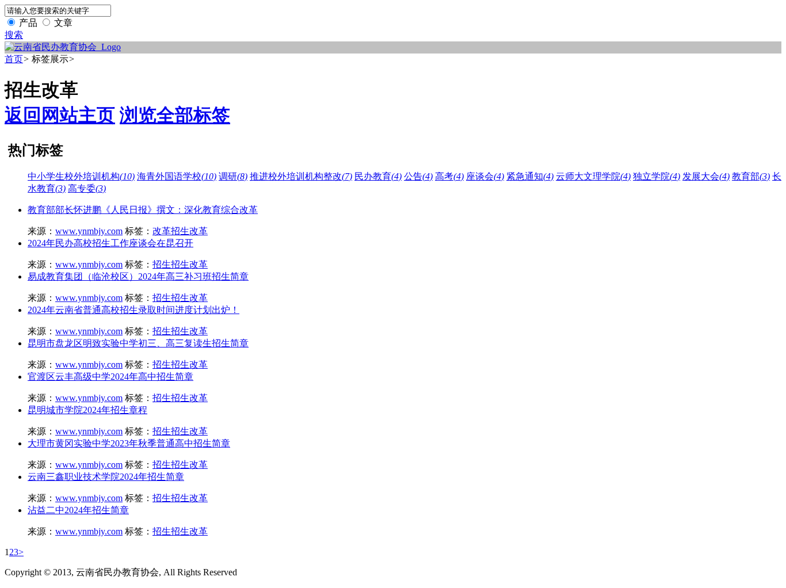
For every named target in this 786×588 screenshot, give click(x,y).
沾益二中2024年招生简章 (78, 510)
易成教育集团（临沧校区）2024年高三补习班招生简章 (138, 276)
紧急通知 (530, 176)
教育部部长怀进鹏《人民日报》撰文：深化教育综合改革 (143, 210)
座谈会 (485, 176)
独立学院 (656, 176)
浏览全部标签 (175, 115)
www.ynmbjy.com (89, 231)
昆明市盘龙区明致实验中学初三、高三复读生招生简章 (138, 343)
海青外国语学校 (176, 176)
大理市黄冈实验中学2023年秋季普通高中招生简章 (129, 443)
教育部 (751, 176)
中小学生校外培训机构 (81, 176)
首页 (14, 59)
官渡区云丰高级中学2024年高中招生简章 (110, 376)
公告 (418, 176)
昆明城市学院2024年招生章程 (87, 410)
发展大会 (706, 176)
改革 (161, 231)
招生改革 (189, 231)
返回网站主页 (60, 115)
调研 (233, 176)
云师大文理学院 (593, 176)
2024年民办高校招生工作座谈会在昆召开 (110, 243)
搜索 (14, 35)
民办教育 (378, 176)
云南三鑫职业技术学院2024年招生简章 (106, 477)
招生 (161, 264)
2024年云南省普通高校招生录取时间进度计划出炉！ (133, 310)
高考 (449, 176)
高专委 (87, 188)
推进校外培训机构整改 (301, 176)
